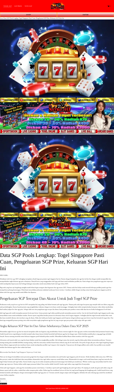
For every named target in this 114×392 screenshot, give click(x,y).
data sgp (12, 279)
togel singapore (52, 345)
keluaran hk (63, 370)
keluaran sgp (15, 332)
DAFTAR (85, 15)
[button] (3, 383)
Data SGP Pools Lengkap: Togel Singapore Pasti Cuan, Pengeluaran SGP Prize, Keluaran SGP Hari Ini (33, 18)
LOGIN (28, 15)
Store (1, 18)
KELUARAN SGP (63, 388)
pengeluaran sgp (15, 305)
